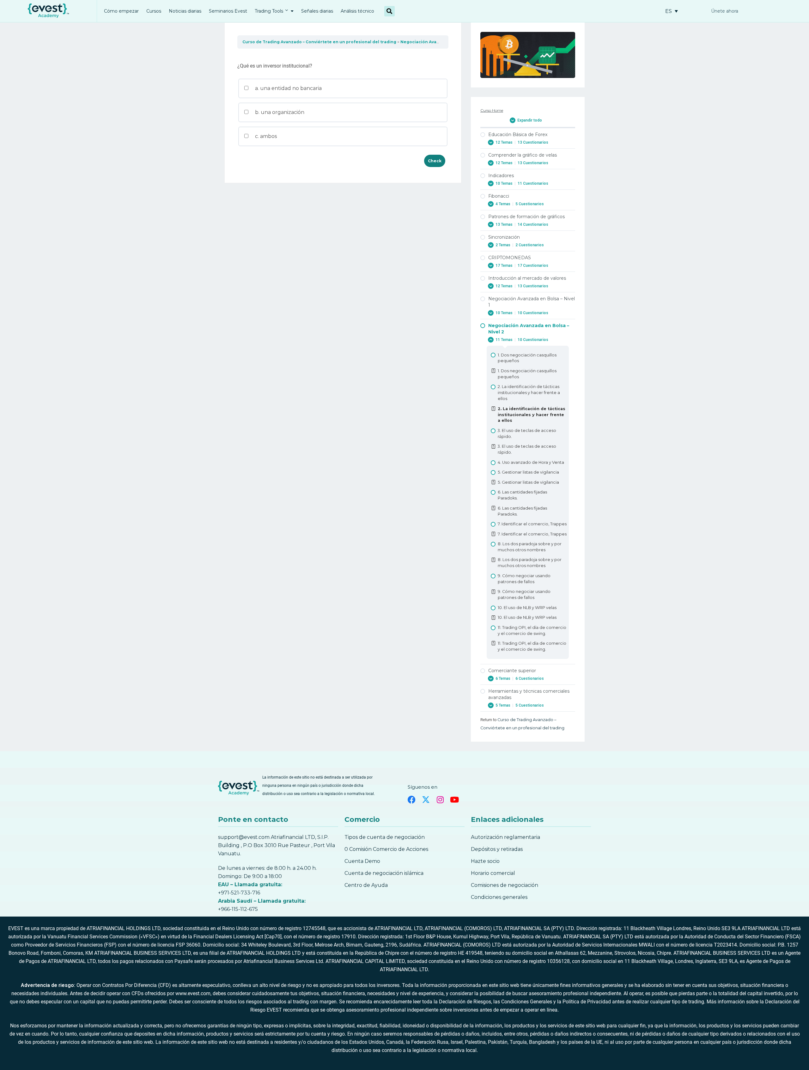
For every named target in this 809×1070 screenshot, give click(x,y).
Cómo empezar (121, 11)
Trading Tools (269, 11)
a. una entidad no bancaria (288, 88)
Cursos (153, 11)
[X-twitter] (426, 800)
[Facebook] (412, 800)
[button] (389, 11)
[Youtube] (454, 800)
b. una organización (279, 112)
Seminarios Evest (228, 11)
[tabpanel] (342, 55)
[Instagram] (440, 800)
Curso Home (491, 110)
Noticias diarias (185, 11)
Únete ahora (724, 11)
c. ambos (265, 136)
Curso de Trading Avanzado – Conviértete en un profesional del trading (319, 41)
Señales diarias (317, 11)
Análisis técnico (357, 11)
